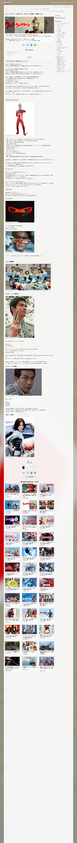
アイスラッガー (59, 43)
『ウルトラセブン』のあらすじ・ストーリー (13, 51)
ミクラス (58, 52)
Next (34, 467)
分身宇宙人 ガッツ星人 (60, 67)
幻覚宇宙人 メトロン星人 (61, 61)
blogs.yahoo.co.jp (10, 253)
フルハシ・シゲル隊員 (60, 37)
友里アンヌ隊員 (59, 35)
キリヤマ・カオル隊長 (60, 34)
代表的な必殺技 (58, 41)
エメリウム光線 (59, 44)
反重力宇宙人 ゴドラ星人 (61, 60)
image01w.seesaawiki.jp (10, 338)
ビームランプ (10, 55)
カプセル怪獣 (58, 49)
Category (52, 2)
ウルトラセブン (63, 17)
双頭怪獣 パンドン (60, 69)
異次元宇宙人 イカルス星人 (61, 64)
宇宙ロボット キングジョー (61, 66)
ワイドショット (59, 46)
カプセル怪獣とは (60, 50)
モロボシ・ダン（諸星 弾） (61, 32)
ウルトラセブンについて (10, 53)
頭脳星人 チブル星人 (60, 63)
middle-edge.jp (9, 457)
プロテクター (10, 56)
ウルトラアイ (10, 58)
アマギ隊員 (59, 40)
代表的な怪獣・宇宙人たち (60, 57)
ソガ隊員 (58, 38)
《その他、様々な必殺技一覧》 (62, 47)
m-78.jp (8, 136)
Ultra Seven (58, 17)
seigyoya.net (9, 223)
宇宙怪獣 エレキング (60, 58)
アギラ (58, 55)
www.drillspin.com (10, 396)
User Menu (59, 2)
